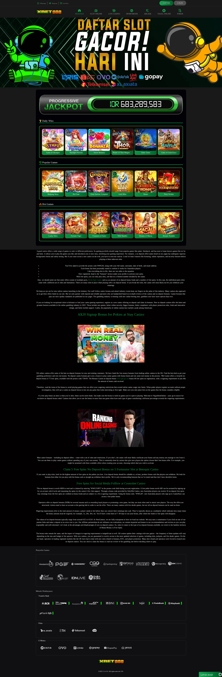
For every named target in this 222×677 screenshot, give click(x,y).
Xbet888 (105, 671)
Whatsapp (43, 3)
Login (180, 3)
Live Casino (114, 14)
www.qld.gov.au (123, 379)
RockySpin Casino (95, 280)
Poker (180, 14)
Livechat (65, 3)
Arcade (147, 14)
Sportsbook (132, 14)
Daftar (166, 3)
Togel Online (164, 14)
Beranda (79, 14)
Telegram (54, 3)
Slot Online (96, 14)
